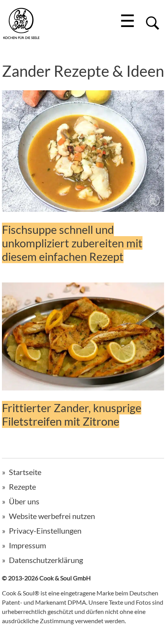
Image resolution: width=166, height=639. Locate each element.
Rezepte (22, 486)
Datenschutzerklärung (46, 560)
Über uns (24, 501)
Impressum (27, 545)
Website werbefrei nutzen (52, 516)
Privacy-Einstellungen (45, 530)
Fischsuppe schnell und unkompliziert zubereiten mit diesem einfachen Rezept (72, 243)
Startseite (25, 472)
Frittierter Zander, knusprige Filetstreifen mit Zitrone (71, 414)
